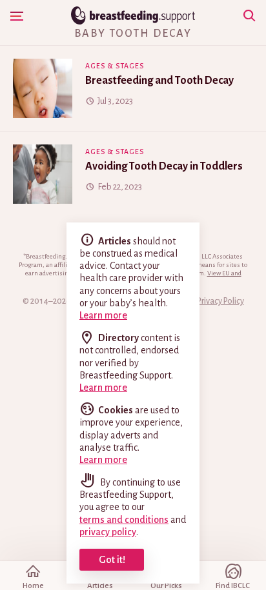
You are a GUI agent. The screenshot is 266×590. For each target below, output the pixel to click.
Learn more (103, 315)
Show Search (249, 16)
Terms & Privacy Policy (205, 301)
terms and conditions (124, 520)
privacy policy (107, 532)
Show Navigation (16, 16)
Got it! (112, 559)
